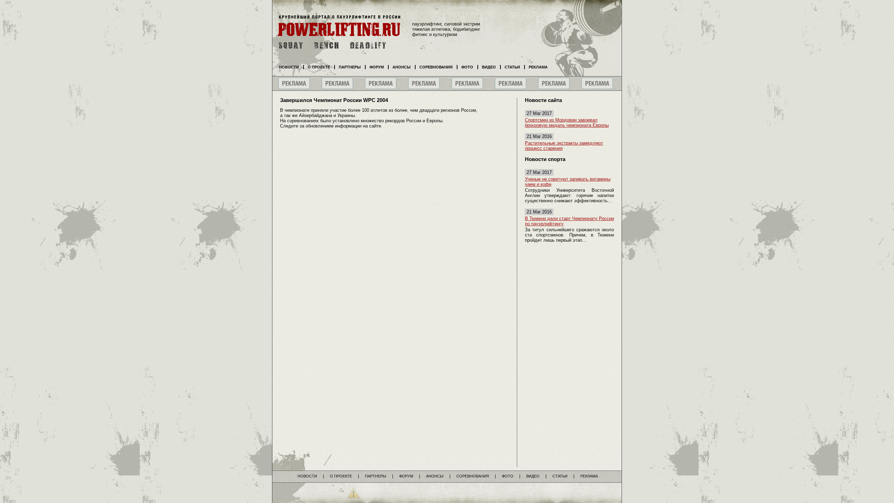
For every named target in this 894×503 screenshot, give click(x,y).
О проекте (319, 67)
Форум (376, 67)
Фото (467, 67)
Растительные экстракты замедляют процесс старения (564, 145)
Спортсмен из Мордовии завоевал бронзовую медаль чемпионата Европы (567, 122)
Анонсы (402, 67)
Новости (289, 67)
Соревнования (436, 67)
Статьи (512, 67)
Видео (489, 67)
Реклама (538, 67)
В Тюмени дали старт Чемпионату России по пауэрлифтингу (569, 221)
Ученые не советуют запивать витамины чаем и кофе (567, 181)
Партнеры (350, 67)
